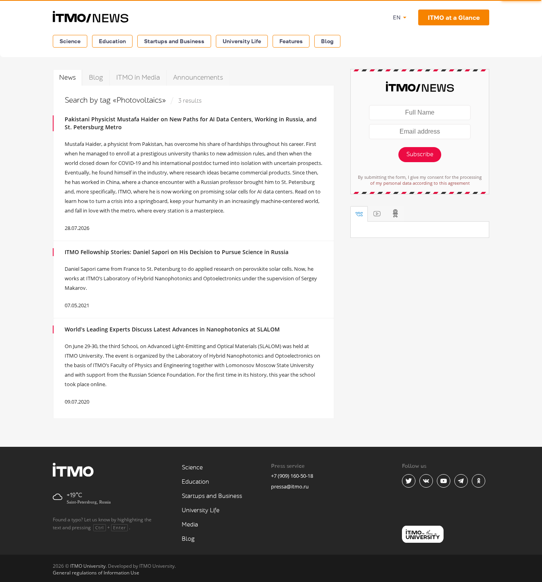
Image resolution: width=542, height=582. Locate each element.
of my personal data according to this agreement (420, 183)
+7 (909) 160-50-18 (292, 475)
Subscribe (419, 154)
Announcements (198, 77)
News (67, 77)
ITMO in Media (138, 77)
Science (70, 41)
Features (291, 41)
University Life (242, 41)
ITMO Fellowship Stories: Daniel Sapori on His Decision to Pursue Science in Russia (176, 252)
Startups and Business (174, 41)
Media (190, 524)
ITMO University (88, 566)
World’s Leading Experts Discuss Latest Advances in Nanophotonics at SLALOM (172, 329)
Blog (327, 41)
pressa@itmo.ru (290, 486)
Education (112, 41)
